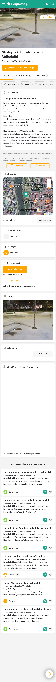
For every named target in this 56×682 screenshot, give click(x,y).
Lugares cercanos (15, 280)
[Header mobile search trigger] (53, 4)
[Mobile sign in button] (46, 4)
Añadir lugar (16, 269)
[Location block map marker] (26, 194)
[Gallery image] (28, 320)
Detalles (6, 75)
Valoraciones (23, 75)
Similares (42, 75)
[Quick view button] (45, 492)
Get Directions (45, 220)
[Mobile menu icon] (3, 4)
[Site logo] (18, 4)
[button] (28, 196)
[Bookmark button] (50, 492)
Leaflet (49, 214)
